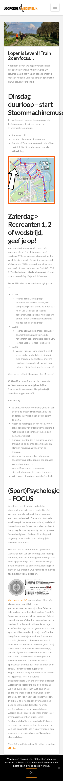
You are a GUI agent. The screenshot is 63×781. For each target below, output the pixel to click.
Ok (31, 772)
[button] (55, 7)
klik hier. (12, 748)
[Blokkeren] (58, 768)
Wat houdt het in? (17, 600)
